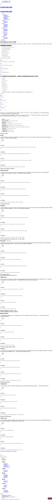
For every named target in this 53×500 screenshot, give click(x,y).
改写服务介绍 (6, 17)
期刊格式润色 (6, 476)
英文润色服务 (2, 451)
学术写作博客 (6, 38)
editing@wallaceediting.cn (8, 495)
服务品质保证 (6, 481)
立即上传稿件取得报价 (3, 45)
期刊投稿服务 (6, 24)
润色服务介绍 (6, 463)
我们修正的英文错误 (7, 19)
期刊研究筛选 (6, 477)
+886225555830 (5, 1)
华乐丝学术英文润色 (6, 7)
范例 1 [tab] (3, 139)
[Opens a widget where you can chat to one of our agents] (50, 499)
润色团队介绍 (6, 464)
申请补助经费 (6, 30)
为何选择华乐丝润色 (7, 16)
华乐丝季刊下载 (6, 491)
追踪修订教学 (6, 18)
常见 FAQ (3, 497)
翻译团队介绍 (6, 22)
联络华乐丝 (5, 35)
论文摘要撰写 (6, 25)
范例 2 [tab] (3, 140)
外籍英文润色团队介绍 (7, 451)
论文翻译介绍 (6, 21)
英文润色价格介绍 (9, 45)
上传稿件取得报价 (14, 451)
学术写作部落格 (6, 492)
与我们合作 (5, 34)
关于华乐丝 (5, 33)
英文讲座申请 (6, 37)
